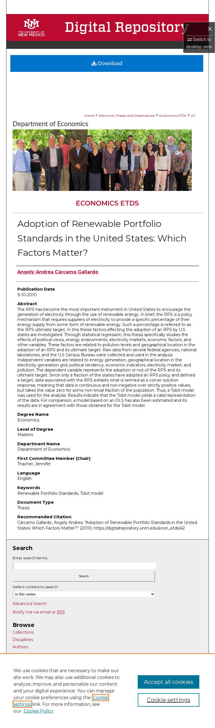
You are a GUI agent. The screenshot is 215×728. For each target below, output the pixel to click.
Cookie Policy (38, 711)
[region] (107, 690)
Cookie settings (168, 700)
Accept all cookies (168, 682)
